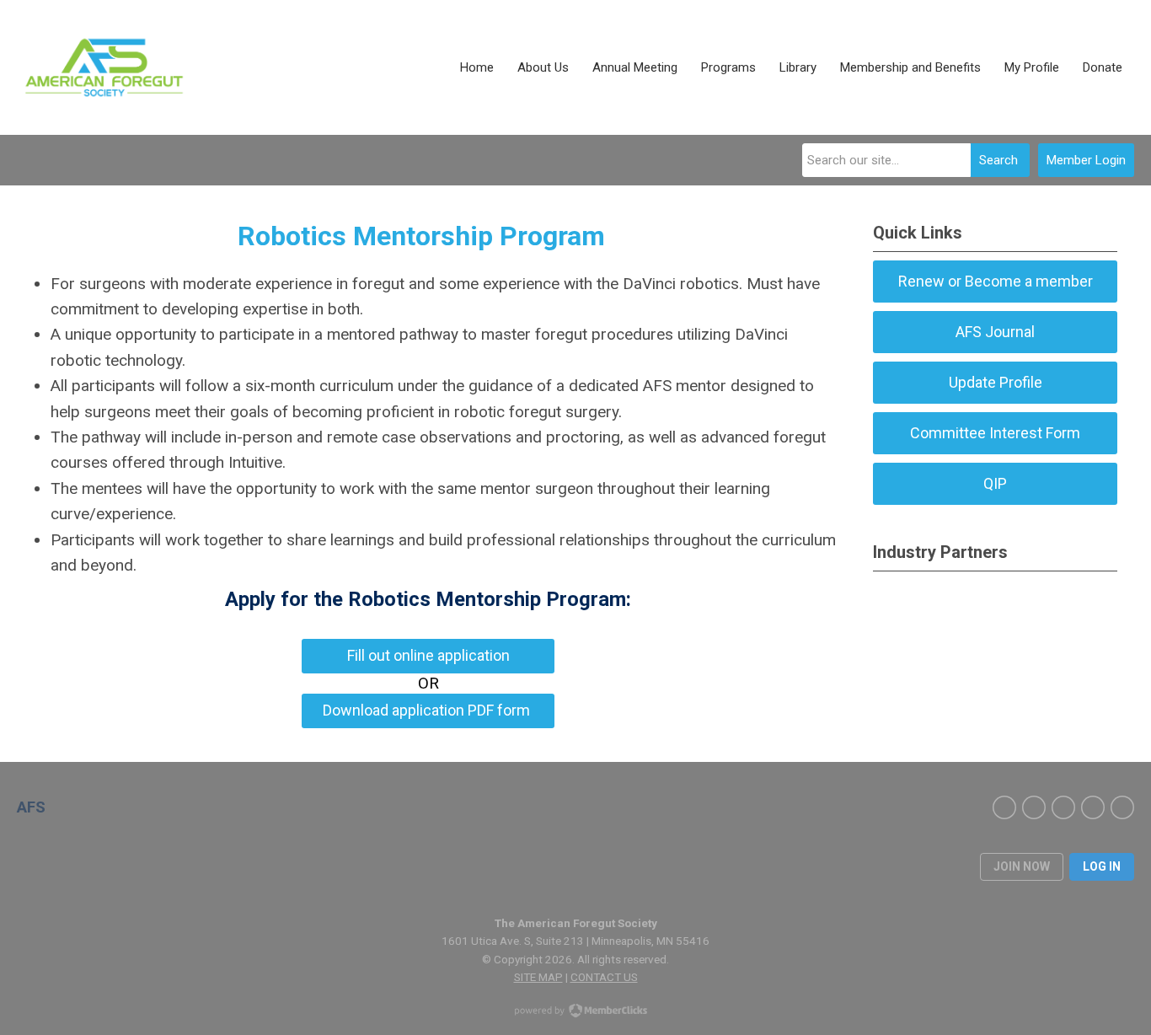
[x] (1034, 807)
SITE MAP (538, 977)
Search (998, 160)
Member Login (1086, 160)
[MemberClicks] (101, 67)
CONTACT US (604, 977)
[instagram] (1093, 807)
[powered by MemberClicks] (575, 1012)
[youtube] (1122, 807)
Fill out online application (428, 655)
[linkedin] (1063, 807)
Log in (1102, 866)
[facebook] (1004, 807)
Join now (1021, 866)
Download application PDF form (428, 710)
